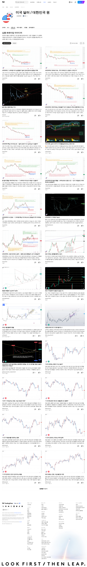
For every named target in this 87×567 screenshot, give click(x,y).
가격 (42, 506)
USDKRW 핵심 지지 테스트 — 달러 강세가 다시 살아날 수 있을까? (20, 144)
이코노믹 (29, 529)
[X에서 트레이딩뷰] (3, 506)
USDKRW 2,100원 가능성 (52, 217)
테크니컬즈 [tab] (19, 27)
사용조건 (43, 548)
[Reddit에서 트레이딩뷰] (22, 506)
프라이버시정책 (44, 551)
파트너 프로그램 (79, 517)
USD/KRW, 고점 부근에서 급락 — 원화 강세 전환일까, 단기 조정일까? (21, 254)
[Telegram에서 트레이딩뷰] (17, 506)
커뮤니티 (39, 2)
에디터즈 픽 (61, 519)
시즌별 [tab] (25, 27)
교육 (60, 517)
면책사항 (43, 549)
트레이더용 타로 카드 (46, 542)
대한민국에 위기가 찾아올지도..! (54, 327)
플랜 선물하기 (44, 509)
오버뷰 (42, 513)
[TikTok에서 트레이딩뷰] (19, 506)
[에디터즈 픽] (4, 305)
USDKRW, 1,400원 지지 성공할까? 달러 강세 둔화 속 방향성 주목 (20, 70)
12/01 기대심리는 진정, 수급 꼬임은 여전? (13, 401)
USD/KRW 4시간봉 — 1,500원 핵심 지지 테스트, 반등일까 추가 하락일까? (21, 218)
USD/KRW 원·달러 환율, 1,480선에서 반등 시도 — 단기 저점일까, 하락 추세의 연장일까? (64, 181)
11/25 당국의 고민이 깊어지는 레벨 (12, 474)
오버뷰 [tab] (3, 27)
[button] (35, 2)
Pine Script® (30, 543)
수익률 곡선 (29, 539)
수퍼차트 (29, 504)
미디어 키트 (43, 536)
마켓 (44, 2)
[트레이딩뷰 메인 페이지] (3, 2)
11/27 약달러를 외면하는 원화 (10, 437)
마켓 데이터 (43, 507)
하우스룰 (61, 510)
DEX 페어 (29, 516)
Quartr (20, 521)
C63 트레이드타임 (45, 543)
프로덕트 (32, 2)
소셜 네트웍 (61, 504)
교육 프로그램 (79, 519)
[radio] (81, 43)
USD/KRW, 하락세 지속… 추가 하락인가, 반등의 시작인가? (61, 70)
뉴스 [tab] (8, 27)
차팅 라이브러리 (79, 506)
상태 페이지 (43, 558)
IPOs (28, 533)
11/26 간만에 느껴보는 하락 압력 (54, 437)
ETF (28, 510)
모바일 (28, 548)
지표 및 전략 (61, 523)
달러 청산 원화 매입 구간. (9, 107)
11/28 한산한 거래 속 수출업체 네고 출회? (56, 401)
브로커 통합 (78, 516)
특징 (42, 504)
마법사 (60, 525)
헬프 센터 (43, 533)
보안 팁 (43, 555)
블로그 (42, 532)
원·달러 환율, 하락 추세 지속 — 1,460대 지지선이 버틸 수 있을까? (20, 180)
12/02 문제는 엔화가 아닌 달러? (54, 364)
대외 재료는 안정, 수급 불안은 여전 (54, 474)
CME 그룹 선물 (44, 522)
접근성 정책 (43, 554)
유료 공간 (61, 528)
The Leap (43, 517)
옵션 (28, 540)
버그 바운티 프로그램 (46, 557)
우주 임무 (43, 530)
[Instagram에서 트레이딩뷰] (11, 506)
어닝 (28, 530)
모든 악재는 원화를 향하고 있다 (53, 254)
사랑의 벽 (61, 506)
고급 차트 (78, 509)
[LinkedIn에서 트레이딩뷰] (14, 506)
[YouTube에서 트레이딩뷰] (9, 506)
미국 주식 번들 (44, 525)
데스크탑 (29, 549)
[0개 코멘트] (35, 79)
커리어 (42, 535)
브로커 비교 (43, 516)
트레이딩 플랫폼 (79, 510)
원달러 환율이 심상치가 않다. (10, 290)
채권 (28, 511)
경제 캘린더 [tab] (32, 27)
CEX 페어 (29, 514)
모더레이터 (61, 512)
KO (71, 2)
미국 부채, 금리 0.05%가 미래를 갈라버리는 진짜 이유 (59, 144)
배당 (28, 532)
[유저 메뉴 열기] (75, 2)
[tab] (6, 43)
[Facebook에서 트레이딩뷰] (6, 506)
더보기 (55, 2)
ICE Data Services (17, 512)
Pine (28, 517)
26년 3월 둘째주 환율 (8, 327)
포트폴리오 (29, 537)
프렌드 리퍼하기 (62, 507)
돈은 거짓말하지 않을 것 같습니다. (54, 290)
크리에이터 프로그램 (63, 509)
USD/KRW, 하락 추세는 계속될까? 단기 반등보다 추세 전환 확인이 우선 (64, 107)
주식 (28, 508)
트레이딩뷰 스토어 (45, 540)
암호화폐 (29, 513)
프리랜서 (61, 526)
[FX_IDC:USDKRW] (3, 68)
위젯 (77, 504)
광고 (77, 514)
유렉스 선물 (43, 523)
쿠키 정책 (43, 552)
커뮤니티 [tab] (13, 27)
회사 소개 (43, 529)
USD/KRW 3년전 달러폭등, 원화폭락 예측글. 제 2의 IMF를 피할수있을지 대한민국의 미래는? (22, 365)
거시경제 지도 (30, 542)
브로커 (49, 2)
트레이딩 (61, 516)
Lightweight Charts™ (80, 507)
